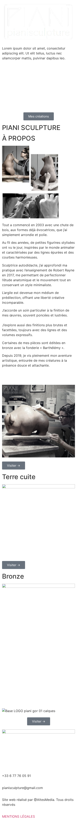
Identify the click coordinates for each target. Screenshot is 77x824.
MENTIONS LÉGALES (18, 816)
